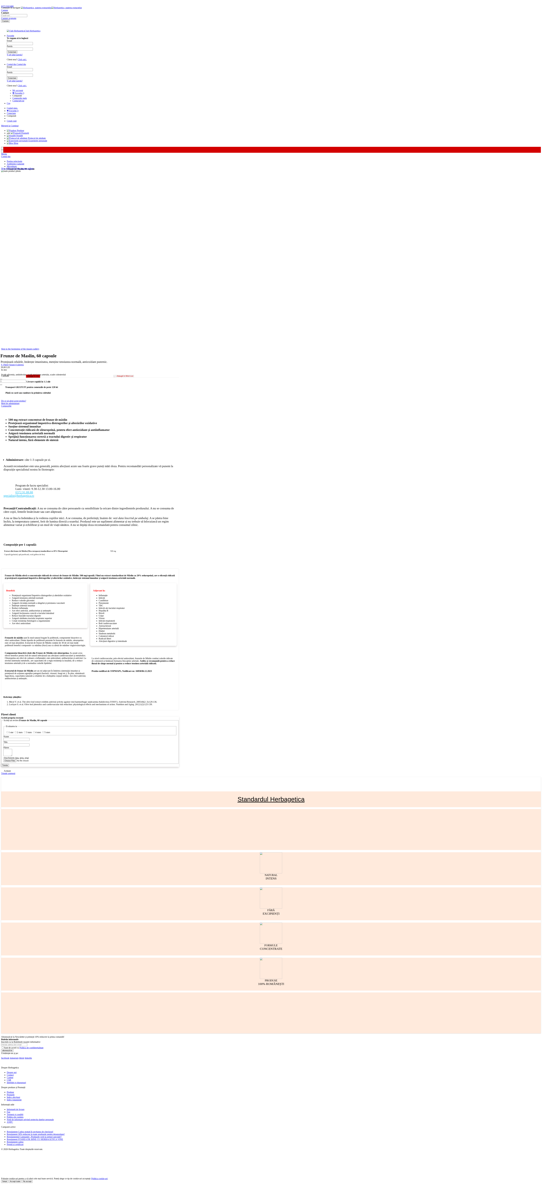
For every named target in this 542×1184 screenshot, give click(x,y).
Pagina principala (14, 161)
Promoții (10, 1095)
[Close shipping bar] (2, 151)
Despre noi (12, 1072)
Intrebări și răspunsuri (16, 1082)
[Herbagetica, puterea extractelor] (51, 7)
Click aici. (22, 59)
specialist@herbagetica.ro (19, 495)
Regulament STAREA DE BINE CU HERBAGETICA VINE (35, 1139)
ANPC (10, 1122)
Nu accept (27, 1181)
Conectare (11, 113)
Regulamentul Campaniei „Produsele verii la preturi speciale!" (34, 1137)
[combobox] (14, 15)
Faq (8, 1112)
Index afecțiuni (13, 1097)
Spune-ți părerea (16, 365)
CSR (9, 1080)
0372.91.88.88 (24, 492)
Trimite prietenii (8, 773)
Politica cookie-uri (99, 1178)
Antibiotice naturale (15, 164)
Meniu (4, 154)
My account (17, 90)
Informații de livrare (15, 1109)
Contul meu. (12, 108)
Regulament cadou (15, 1142)
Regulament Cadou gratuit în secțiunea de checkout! (30, 1131)
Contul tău (5, 156)
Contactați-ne (18, 101)
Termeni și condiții (15, 1114)
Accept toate (15, 1181)
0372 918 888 (7, 6)
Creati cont (12, 121)
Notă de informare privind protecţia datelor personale (30, 1119)
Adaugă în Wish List (125, 376)
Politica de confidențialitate (31, 1047)
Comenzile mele (19, 98)
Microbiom (12, 166)
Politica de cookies (15, 1117)
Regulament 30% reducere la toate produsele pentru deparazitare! (36, 1134)
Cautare (4, 10)
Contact (10, 1075)
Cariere (10, 1077)
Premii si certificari (15, 1144)
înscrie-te (33, 2)
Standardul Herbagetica (271, 799)
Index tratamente (14, 1100)
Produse (10, 1092)
